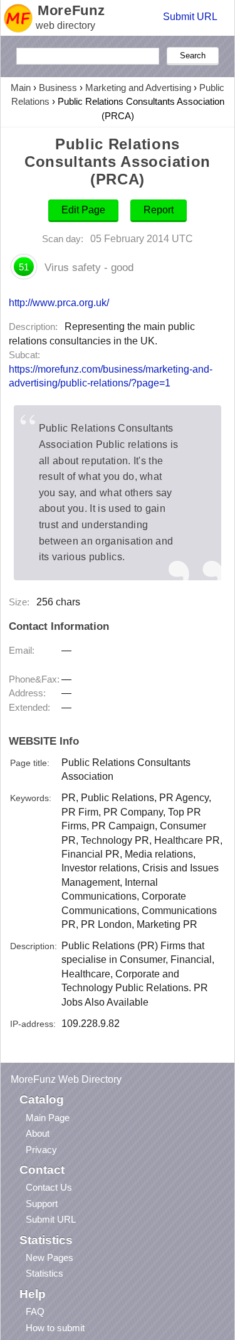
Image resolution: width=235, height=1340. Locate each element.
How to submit (55, 1327)
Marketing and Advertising (138, 87)
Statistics (44, 1273)
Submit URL (190, 16)
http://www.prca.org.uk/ (59, 302)
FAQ (35, 1311)
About (38, 1133)
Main (21, 87)
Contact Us (49, 1187)
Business (58, 87)
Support (42, 1203)
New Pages (49, 1257)
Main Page (48, 1117)
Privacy (41, 1149)
